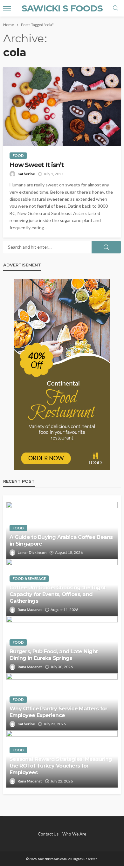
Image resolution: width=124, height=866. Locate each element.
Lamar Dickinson (31, 552)
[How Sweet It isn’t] (62, 106)
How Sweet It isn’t (37, 165)
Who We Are (74, 833)
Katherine (26, 173)
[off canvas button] (7, 8)
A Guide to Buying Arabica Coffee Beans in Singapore (61, 540)
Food (18, 155)
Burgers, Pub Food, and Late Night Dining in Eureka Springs (54, 654)
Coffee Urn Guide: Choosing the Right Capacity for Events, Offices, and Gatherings (58, 594)
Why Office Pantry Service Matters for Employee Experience (58, 711)
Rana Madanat (29, 609)
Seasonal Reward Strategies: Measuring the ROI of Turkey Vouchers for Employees (61, 765)
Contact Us (48, 833)
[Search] (115, 8)
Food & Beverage (29, 578)
